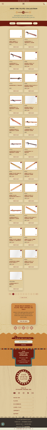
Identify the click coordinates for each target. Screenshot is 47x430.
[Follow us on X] (28, 393)
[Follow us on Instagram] (19, 393)
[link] (16, 214)
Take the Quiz (23, 321)
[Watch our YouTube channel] (14, 393)
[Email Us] (33, 393)
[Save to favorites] (21, 212)
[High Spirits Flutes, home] (23, 4)
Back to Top (24, 297)
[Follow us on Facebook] (23, 393)
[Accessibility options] (3, 424)
